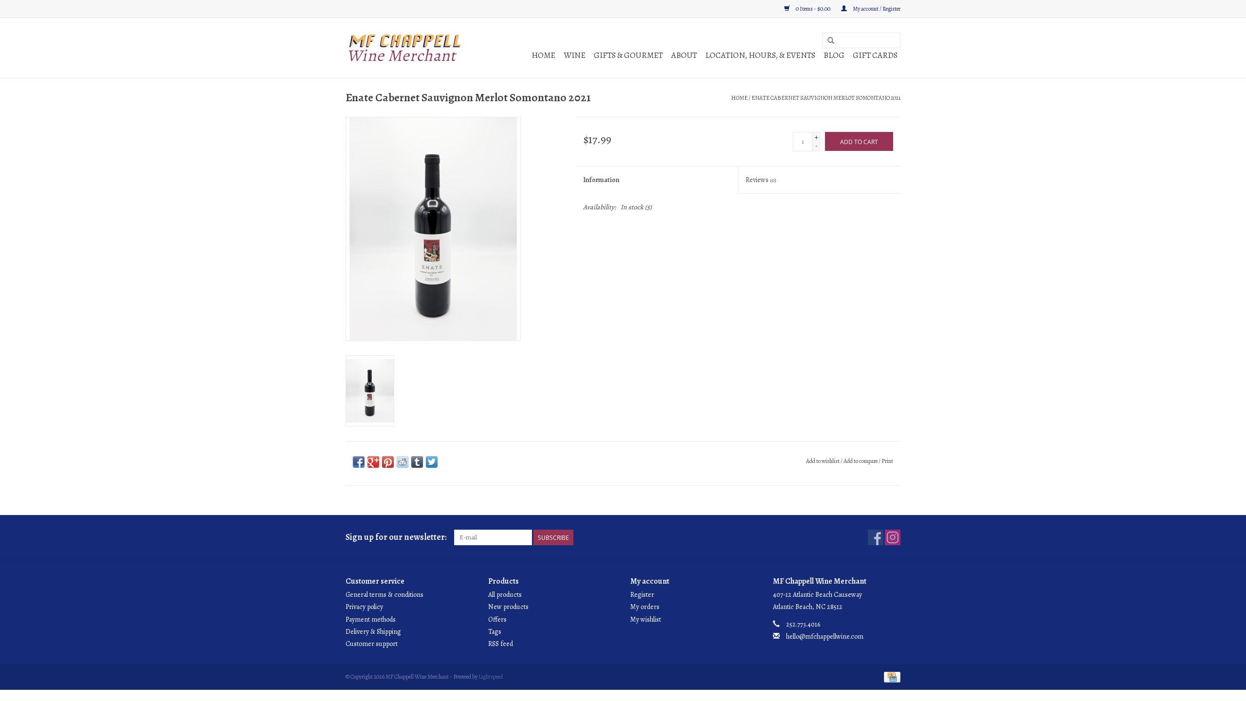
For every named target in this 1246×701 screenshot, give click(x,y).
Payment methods (371, 619)
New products (508, 606)
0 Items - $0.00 (813, 9)
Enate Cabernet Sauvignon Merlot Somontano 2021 (825, 98)
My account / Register (876, 9)
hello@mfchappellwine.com (824, 636)
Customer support (372, 643)
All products (505, 594)
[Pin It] (388, 462)
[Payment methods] (890, 677)
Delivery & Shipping (373, 631)
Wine (575, 55)
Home (543, 55)
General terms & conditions (384, 594)
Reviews (761, 179)
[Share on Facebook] (359, 462)
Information (601, 179)
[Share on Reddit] (402, 462)
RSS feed (500, 643)
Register (642, 594)
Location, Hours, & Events (760, 55)
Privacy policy (364, 606)
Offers (497, 619)
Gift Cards (875, 55)
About (684, 55)
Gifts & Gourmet (628, 55)
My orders (645, 606)
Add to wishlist (823, 461)
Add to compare (861, 461)
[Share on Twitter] (432, 462)
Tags (494, 631)
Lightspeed (490, 677)
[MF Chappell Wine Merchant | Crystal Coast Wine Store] (405, 48)
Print (887, 461)
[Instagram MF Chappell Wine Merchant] (892, 537)
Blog (834, 55)
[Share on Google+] (373, 462)
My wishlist (645, 619)
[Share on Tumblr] (417, 462)
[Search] (831, 41)
